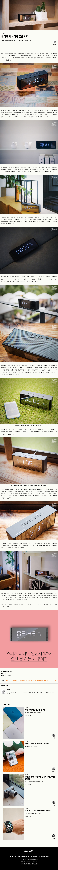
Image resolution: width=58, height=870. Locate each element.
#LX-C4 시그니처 (10, 680)
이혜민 (9, 689)
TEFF (40, 856)
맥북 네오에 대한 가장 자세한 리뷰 (35, 710)
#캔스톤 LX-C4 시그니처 (50, 680)
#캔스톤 (41, 680)
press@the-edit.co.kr (32, 861)
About (11, 856)
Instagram (34, 856)
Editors (17, 856)
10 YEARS (46, 856)
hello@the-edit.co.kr (33, 859)
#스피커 (37, 680)
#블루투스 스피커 (30, 680)
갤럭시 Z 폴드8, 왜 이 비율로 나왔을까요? (37, 743)
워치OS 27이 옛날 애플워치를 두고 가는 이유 (39, 811)
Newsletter (25, 856)
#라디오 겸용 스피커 (20, 680)
